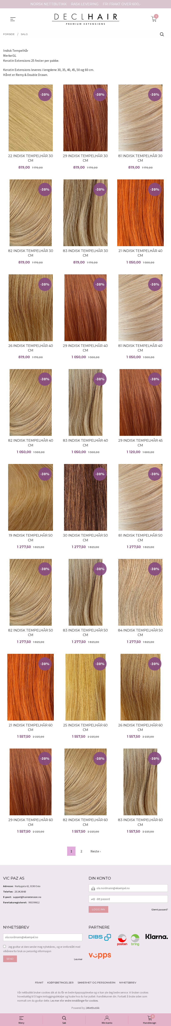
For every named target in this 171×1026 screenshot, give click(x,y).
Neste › (96, 851)
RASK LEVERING (85, 4)
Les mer (78, 959)
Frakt (39, 982)
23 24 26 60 (20, 891)
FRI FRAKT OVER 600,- (122, 4)
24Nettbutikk (92, 1008)
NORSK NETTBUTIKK (48, 4)
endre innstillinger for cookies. (81, 1000)
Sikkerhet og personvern (96, 982)
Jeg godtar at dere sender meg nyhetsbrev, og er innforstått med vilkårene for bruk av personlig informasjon (41, 949)
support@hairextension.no (27, 897)
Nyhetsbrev (127, 982)
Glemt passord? (159, 909)
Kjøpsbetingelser (60, 982)
